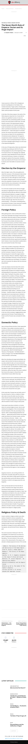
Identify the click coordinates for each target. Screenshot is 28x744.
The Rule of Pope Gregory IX (18, 716)
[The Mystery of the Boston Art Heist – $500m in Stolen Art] (5, 696)
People (11, 704)
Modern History (14, 694)
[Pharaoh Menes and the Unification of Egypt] (5, 724)
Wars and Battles (14, 686)
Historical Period (9, 8)
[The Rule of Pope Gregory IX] (5, 715)
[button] (26, 2)
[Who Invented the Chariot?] (5, 687)
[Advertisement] (6, 16)
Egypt (11, 722)
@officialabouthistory (14, 738)
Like (6, 636)
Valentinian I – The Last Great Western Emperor (7, 624)
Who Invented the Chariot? (18, 688)
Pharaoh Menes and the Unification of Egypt (17, 725)
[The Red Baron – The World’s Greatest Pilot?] (5, 706)
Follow (14, 636)
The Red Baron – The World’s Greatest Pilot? (18, 706)
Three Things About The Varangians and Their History (21, 624)
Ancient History (18, 8)
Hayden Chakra (9, 32)
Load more (13, 730)
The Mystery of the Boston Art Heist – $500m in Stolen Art (18, 697)
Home (3, 8)
